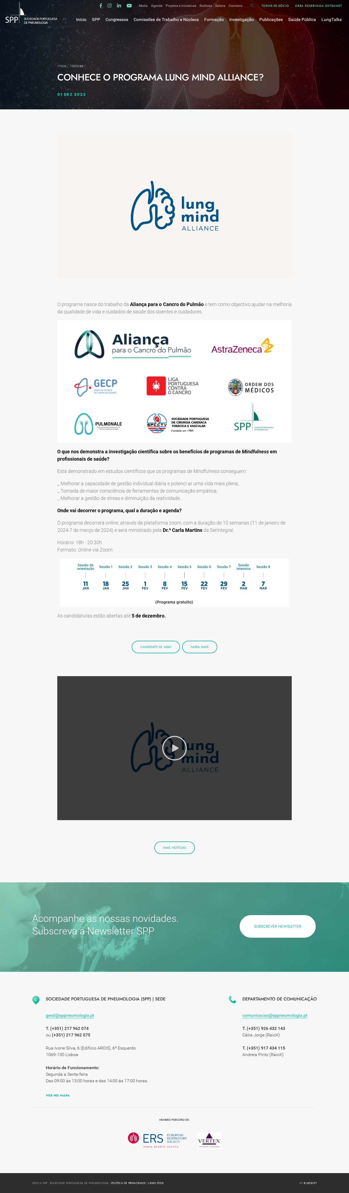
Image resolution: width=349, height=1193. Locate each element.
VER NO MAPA (58, 1095)
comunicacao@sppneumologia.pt (274, 1015)
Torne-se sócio (275, 6)
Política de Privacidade (128, 1183)
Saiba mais (200, 647)
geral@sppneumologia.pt (70, 1015)
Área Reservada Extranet (318, 6)
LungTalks (331, 19)
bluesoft (310, 1183)
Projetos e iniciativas (181, 6)
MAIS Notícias (174, 847)
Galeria (220, 6)
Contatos (235, 6)
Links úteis (155, 1183)
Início (61, 66)
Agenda (157, 6)
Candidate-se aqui (155, 647)
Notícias (206, 6)
